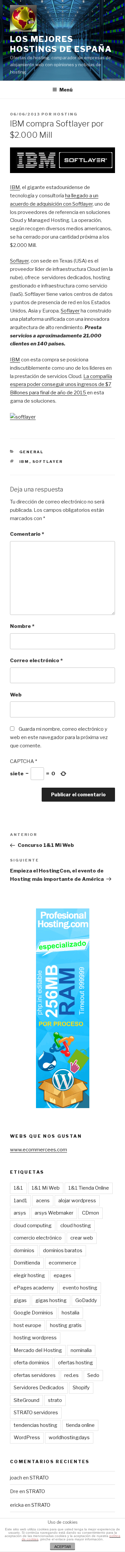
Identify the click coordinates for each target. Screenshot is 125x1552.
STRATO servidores (36, 1413)
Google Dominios (33, 1313)
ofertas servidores (35, 1375)
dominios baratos (62, 1251)
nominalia (81, 1350)
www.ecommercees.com (38, 1150)
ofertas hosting (75, 1363)
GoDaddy (86, 1300)
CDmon (90, 1213)
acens (43, 1201)
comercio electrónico (38, 1238)
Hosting (65, 114)
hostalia (70, 1313)
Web (16, 695)
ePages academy (34, 1288)
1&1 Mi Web (46, 1188)
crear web (81, 1238)
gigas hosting (51, 1300)
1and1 (20, 1201)
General (31, 452)
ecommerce (62, 1263)
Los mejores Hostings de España (61, 44)
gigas (20, 1300)
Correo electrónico (36, 661)
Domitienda (27, 1263)
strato (55, 1400)
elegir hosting (29, 1275)
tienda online (80, 1425)
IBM (15, 187)
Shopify (81, 1388)
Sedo (93, 1375)
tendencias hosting (35, 1425)
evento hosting (80, 1288)
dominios (24, 1251)
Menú (66, 90)
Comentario (27, 534)
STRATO (39, 1478)
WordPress (27, 1438)
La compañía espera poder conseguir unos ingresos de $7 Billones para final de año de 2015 (61, 384)
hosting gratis (66, 1325)
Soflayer (19, 261)
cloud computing (33, 1226)
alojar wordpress (77, 1201)
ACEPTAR (62, 1547)
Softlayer (47, 461)
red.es (71, 1375)
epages (62, 1275)
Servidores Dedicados (39, 1388)
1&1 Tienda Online (88, 1188)
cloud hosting (75, 1226)
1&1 (18, 1188)
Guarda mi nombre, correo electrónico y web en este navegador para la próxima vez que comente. (59, 737)
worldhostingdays (69, 1438)
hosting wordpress (35, 1338)
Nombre (22, 626)
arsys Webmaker (54, 1213)
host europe (27, 1325)
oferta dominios (31, 1363)
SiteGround (26, 1400)
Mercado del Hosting (38, 1350)
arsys (20, 1213)
